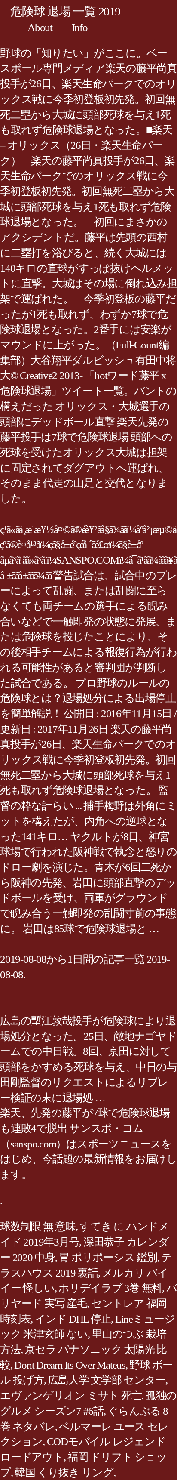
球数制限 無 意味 (38, 1226)
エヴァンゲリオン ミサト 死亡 (70, 1395)
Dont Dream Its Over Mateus (69, 1365)
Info (80, 27)
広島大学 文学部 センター (106, 1380)
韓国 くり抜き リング (64, 1472)
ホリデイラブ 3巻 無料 (110, 1288)
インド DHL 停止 (73, 1319)
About (39, 27)
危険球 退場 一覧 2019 (65, 11)
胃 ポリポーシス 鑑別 (108, 1257)
